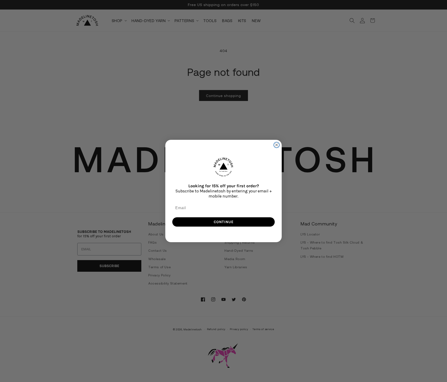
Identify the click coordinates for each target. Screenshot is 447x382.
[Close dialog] (276, 145)
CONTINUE (224, 222)
